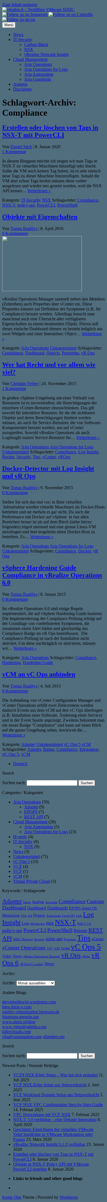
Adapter (28, 744)
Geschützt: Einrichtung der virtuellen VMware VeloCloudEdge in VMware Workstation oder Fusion (53, 1134)
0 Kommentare (15, 233)
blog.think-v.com (17, 1007)
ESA (24, 915)
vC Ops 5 (72, 744)
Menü (8, 25)
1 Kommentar (14, 151)
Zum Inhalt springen (19, 4)
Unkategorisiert (63, 348)
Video (6, 956)
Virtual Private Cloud (31, 881)
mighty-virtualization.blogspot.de (30, 1011)
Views (17, 956)
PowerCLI (46, 205)
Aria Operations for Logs (46, 69)
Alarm (27, 902)
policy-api (26, 205)
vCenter (49, 456)
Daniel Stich (21, 146)
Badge (48, 749)
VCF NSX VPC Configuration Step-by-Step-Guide (58, 1104)
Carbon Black (36, 44)
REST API (33, 816)
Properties (70, 353)
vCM (86, 744)
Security (23, 456)
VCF (17, 866)
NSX (28, 49)
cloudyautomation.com (22, 1036)
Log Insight (88, 452)
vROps (64, 456)
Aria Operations (38, 64)
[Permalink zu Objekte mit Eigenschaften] (42, 289)
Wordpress (69, 1197)
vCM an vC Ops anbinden (38, 674)
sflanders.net (53, 1036)
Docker (84, 551)
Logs (25, 923)
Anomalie (51, 902)
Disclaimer (22, 89)
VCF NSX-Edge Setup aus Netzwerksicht (49, 1084)
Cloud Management (30, 59)
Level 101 (68, 915)
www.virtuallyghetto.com (24, 1026)
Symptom (70, 939)
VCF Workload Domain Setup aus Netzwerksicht (56, 1094)
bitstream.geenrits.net (20, 1016)
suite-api (54, 938)
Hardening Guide (38, 662)
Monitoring (37, 923)
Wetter (49, 964)
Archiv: (8, 983)
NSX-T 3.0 (84, 923)
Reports (80, 930)
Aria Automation (38, 74)
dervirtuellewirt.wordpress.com (29, 1002)
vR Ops (88, 353)
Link (79, 915)
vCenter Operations (24, 948)
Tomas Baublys (23, 228)
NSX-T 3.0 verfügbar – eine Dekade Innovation (55, 1119)
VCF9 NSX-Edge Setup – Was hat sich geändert (55, 1075)
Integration (89, 749)
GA (30, 915)
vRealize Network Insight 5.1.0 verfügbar (49, 1144)
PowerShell (67, 205)
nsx (50, 923)
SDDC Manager (23, 939)
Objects (53, 353)
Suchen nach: (14, 782)
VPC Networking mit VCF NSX (42, 1114)
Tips (36, 456)
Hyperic (20, 836)
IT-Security (23, 39)
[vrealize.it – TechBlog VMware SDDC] (38, 9)
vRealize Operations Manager (41, 956)
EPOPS (31, 812)
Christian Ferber (24, 383)
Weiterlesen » (39, 190)
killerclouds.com (16, 1031)
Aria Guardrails (37, 79)
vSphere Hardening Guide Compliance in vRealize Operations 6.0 (52, 575)
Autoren (20, 84)
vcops (65, 948)
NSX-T (8, 205)
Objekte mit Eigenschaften (39, 216)
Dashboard (34, 353)
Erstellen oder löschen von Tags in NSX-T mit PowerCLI (50, 131)
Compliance (87, 200)
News (18, 34)
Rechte (8, 456)
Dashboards (57, 908)
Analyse (38, 902)
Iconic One (11, 1197)
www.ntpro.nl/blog (18, 1021)
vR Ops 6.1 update (31, 964)
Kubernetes (54, 915)
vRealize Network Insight (46, 54)
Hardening (11, 662)
